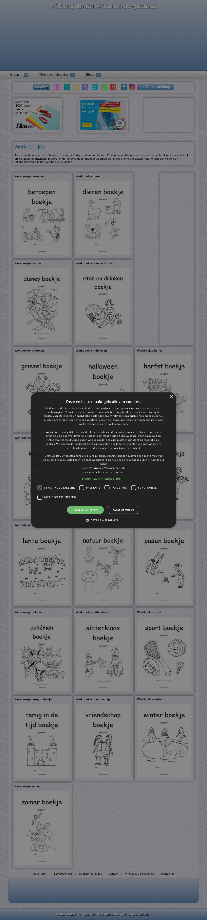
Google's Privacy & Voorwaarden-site (104, 468)
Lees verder (117, 472)
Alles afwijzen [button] (123, 510)
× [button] (171, 396)
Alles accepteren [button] (85, 510)
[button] (103, 479)
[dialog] (103, 460)
